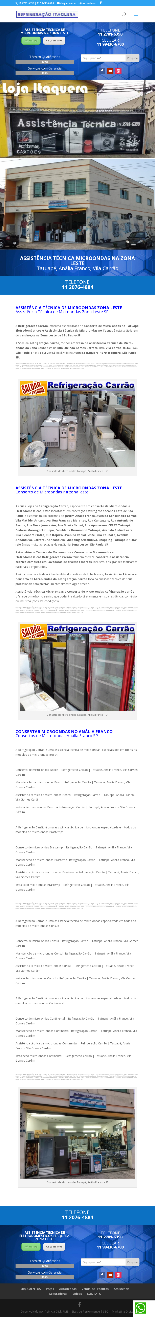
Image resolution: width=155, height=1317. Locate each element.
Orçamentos (54, 40)
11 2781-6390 (110, 34)
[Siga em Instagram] (118, 71)
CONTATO (94, 1294)
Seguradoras (58, 1294)
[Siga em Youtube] (110, 71)
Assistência (122, 1289)
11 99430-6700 (110, 44)
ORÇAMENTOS (31, 1289)
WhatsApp (31, 40)
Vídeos (77, 1294)
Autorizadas (67, 1289)
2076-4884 (81, 286)
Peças (50, 1289)
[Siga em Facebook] (102, 71)
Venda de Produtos (95, 1289)
